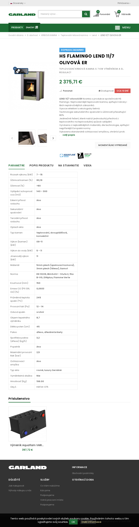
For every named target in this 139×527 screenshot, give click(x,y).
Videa (88, 165)
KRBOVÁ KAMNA (49, 35)
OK (73, 522)
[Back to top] (135, 521)
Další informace (91, 522)
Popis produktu (41, 165)
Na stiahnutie (68, 165)
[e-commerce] (22, 14)
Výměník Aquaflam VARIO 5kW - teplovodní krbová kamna (28, 445)
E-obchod (32, 35)
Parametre (16, 165)
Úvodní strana (16, 35)
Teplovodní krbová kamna (75, 35)
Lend (94, 35)
